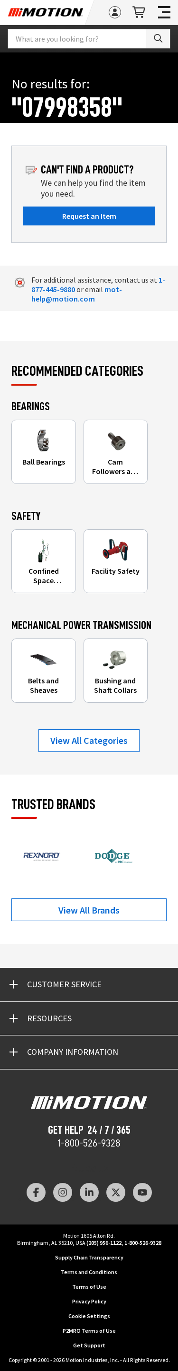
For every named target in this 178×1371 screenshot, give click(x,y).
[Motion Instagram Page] (62, 1192)
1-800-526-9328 (89, 1143)
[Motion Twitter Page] (115, 1192)
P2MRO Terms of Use (89, 1330)
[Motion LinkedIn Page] (89, 1192)
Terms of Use (89, 1286)
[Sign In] (115, 12)
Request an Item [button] (89, 216)
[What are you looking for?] (158, 38)
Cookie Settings (89, 1315)
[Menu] (164, 12)
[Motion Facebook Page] (36, 1192)
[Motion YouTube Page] (142, 1192)
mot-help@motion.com (76, 294)
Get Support (89, 1345)
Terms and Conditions (89, 1272)
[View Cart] (139, 12)
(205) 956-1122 (104, 1242)
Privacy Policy (89, 1301)
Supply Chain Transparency (89, 1257)
